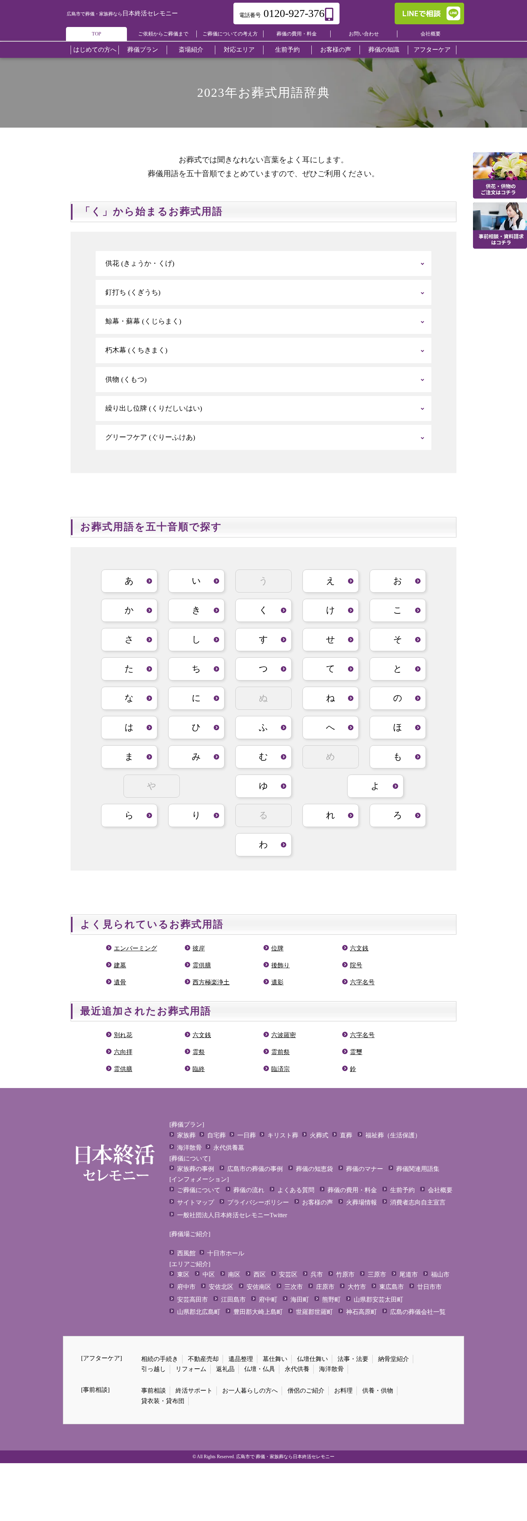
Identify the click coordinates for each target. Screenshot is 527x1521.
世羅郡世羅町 (314, 1312)
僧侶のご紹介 (305, 1390)
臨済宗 (280, 1069)
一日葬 (246, 1135)
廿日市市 (429, 1287)
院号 (356, 965)
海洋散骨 (189, 1147)
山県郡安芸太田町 (378, 1299)
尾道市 (408, 1274)
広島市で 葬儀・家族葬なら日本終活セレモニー (285, 1456)
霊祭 (199, 1052)
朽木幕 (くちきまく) (136, 350)
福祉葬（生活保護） (393, 1135)
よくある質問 (295, 1190)
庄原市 (325, 1287)
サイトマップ (195, 1202)
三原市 (377, 1274)
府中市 (186, 1287)
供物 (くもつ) (126, 379)
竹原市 (345, 1274)
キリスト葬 (282, 1135)
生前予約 (402, 1190)
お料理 (343, 1390)
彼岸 (199, 948)
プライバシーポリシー (258, 1202)
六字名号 (362, 982)
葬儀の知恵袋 (314, 1169)
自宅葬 (216, 1135)
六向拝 (123, 1052)
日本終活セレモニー (122, 13)
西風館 (186, 1253)
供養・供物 (377, 1390)
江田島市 (233, 1299)
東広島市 (391, 1287)
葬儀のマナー (364, 1169)
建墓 (120, 965)
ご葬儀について (198, 1190)
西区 (259, 1274)
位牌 (277, 948)
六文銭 (359, 948)
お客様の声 (317, 1202)
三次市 (293, 1287)
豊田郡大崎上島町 (258, 1312)
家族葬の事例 (195, 1169)
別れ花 (123, 1035)
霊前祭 (280, 1052)
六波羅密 (283, 1035)
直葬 (346, 1135)
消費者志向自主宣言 (418, 1202)
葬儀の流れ (248, 1190)
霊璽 (356, 1052)
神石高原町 (361, 1312)
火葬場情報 (361, 1202)
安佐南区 (259, 1287)
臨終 (199, 1069)
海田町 (300, 1299)
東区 (183, 1274)
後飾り (280, 965)
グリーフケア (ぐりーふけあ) (150, 437)
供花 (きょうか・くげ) (139, 263)
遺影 (277, 982)
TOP (96, 34)
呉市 (317, 1274)
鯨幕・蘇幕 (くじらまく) (143, 321)
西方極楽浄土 (211, 982)
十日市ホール (225, 1253)
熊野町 (331, 1299)
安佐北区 (221, 1287)
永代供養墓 (228, 1147)
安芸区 (288, 1274)
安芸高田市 (192, 1299)
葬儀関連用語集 (417, 1169)
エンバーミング (135, 948)
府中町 (268, 1299)
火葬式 (319, 1135)
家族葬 (186, 1135)
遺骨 (120, 982)
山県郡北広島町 (198, 1312)
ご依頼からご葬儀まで (163, 34)
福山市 (440, 1274)
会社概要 (431, 34)
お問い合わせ (364, 34)
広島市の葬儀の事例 (255, 1169)
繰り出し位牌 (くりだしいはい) (153, 408)
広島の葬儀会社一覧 (418, 1312)
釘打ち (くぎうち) (132, 292)
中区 (209, 1274)
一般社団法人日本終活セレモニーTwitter (232, 1215)
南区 (234, 1274)
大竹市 (357, 1287)
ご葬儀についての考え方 (230, 34)
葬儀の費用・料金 (297, 34)
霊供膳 (202, 965)
